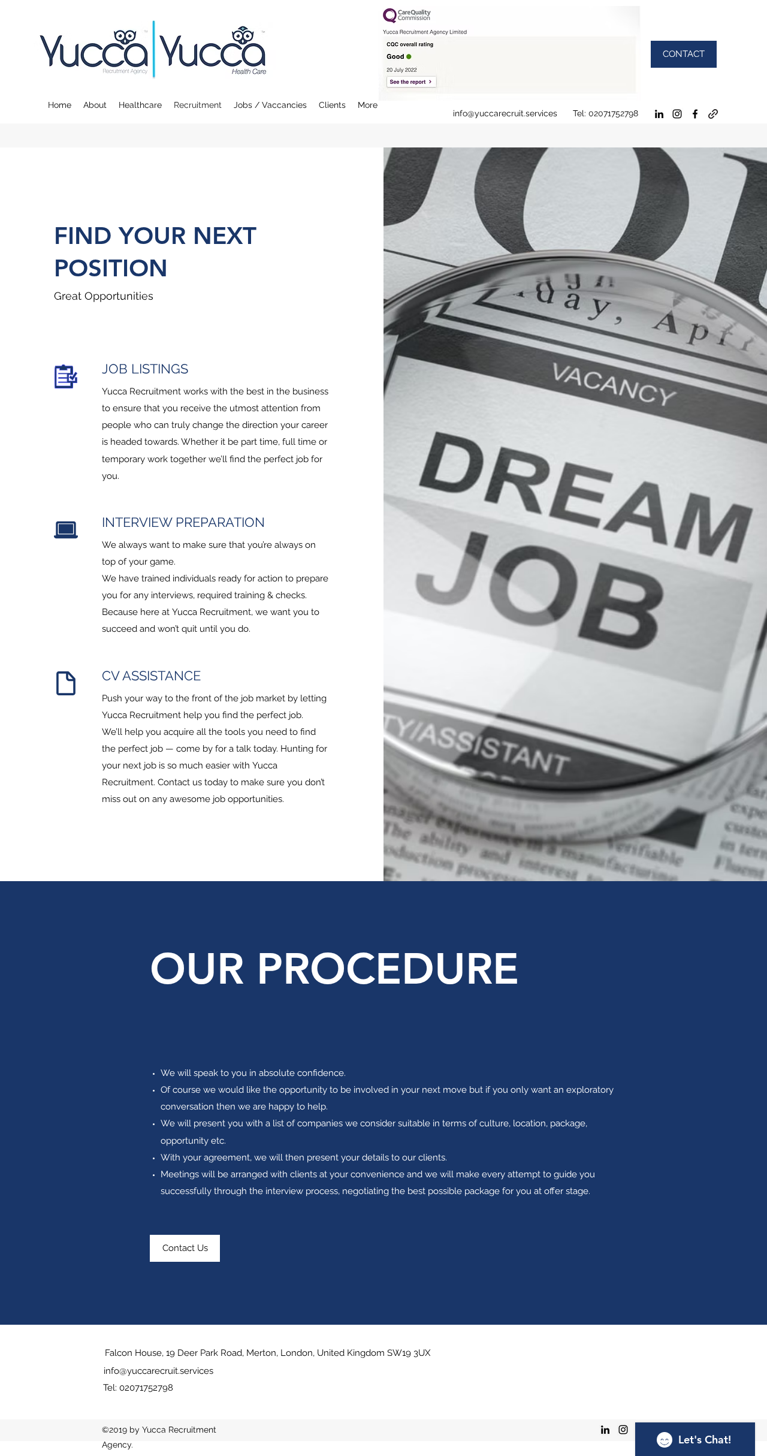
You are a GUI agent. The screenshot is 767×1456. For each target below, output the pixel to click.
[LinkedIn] (659, 114)
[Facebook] (695, 114)
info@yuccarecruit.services (505, 113)
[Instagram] (677, 114)
